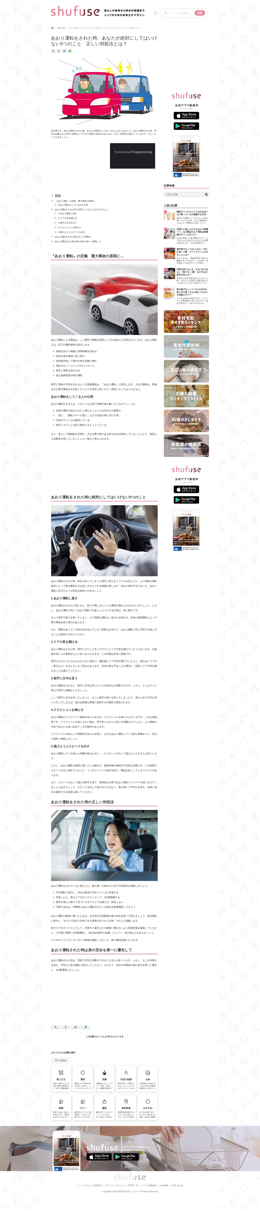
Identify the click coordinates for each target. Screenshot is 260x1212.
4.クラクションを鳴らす (69, 227)
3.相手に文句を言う (67, 223)
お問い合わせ (177, 1185)
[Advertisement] (76, 164)
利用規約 (98, 1185)
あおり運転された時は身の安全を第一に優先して (78, 241)
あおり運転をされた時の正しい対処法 (73, 237)
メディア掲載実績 (149, 1185)
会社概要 (164, 1185)
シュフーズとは (84, 1185)
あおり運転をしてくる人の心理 (73, 205)
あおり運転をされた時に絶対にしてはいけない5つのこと (82, 209)
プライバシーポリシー (115, 1185)
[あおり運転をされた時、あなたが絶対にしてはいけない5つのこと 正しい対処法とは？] (64, 51)
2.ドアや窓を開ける (67, 218)
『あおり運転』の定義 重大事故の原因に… (76, 201)
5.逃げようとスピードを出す (71, 232)
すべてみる (60, 1060)
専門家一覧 (133, 1185)
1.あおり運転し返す (67, 213)
